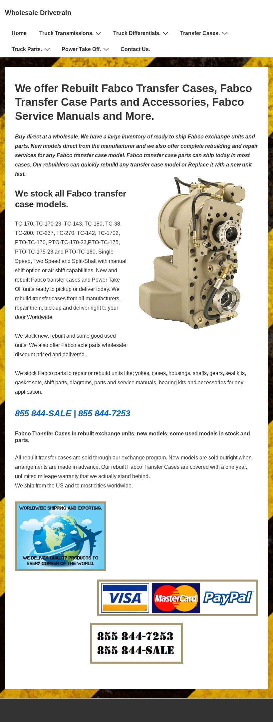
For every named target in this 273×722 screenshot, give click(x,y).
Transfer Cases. (200, 33)
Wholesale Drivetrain (38, 12)
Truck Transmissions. (66, 33)
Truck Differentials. (136, 33)
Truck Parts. (27, 49)
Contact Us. (135, 49)
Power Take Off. (81, 49)
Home (19, 33)
